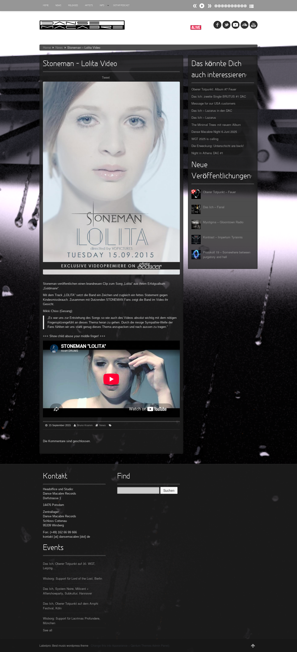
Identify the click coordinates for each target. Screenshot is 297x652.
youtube (254, 25)
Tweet (106, 77)
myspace (235, 25)
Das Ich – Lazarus (203, 117)
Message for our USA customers (213, 103)
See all (47, 630)
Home (45, 5)
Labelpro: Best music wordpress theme (63, 645)
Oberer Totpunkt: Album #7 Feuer (213, 89)
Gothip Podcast (121, 5)
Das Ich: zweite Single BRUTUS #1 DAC (218, 96)
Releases (73, 5)
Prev (209, 6)
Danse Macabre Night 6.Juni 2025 (214, 131)
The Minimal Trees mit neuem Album (216, 124)
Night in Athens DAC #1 (207, 153)
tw (226, 25)
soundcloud (245, 25)
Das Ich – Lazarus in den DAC (211, 110)
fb (217, 25)
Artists (89, 5)
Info (102, 5)
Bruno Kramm (85, 425)
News (58, 5)
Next (195, 6)
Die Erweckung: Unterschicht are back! (217, 146)
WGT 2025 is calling (204, 139)
